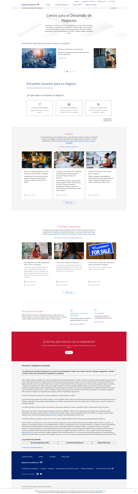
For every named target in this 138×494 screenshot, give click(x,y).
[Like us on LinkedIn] (37, 474)
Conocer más (62, 58)
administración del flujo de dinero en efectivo (82, 141)
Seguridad (51, 468)
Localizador (52, 456)
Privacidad (43, 468)
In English (113, 8)
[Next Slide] (73, 71)
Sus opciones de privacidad (103, 468)
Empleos (41, 456)
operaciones (92, 234)
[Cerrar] (135, 491)
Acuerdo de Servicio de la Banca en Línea (67, 468)
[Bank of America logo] (30, 5)
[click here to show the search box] (114, 5)
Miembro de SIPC (51, 415)
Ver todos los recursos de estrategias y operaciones (68, 238)
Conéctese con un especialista (30, 468)
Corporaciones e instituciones (88, 1)
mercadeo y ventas (82, 234)
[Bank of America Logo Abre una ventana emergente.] (32, 462)
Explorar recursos (99, 322)
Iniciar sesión (112, 1)
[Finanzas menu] (51, 5)
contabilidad (69, 143)
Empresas (77, 1)
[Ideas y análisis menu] (82, 5)
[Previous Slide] (64, 71)
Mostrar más (69, 202)
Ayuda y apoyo (66, 456)
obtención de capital (63, 141)
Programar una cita (102, 1)
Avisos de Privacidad (97, 492)
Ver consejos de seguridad (77, 324)
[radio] (40, 108)
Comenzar (69, 352)
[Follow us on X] (41, 474)
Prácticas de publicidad (87, 468)
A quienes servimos (27, 456)
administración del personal (69, 234)
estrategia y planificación (54, 234)
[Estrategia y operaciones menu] (69, 5)
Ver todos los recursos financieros (68, 147)
